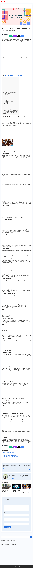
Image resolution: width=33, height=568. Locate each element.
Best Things (3, 26)
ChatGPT (10, 447)
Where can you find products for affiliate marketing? (10, 112)
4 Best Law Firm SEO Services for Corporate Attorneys (11, 456)
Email (4, 517)
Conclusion (4, 113)
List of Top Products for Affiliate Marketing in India (9, 92)
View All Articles (11, 478)
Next (27, 469)
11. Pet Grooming (6, 102)
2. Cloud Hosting (6, 94)
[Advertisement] (16, 51)
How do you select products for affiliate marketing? (10, 111)
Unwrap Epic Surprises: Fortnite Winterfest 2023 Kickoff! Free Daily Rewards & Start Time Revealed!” (24, 466)
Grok (18, 447)
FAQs (3, 108)
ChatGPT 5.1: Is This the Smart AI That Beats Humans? (8, 544)
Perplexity (15, 447)
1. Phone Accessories (7, 93)
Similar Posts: (6, 114)
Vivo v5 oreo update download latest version (9, 455)
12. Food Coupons (6, 103)
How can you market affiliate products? (9, 109)
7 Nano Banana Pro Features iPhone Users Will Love (8, 540)
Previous (6, 468)
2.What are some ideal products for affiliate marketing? (11, 110)
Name (4, 512)
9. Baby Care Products (7, 100)
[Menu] (31, 1)
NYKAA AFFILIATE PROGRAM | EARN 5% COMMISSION (13, 75)
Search (31, 537)
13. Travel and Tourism (7, 104)
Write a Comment (13, 30)
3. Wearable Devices (6, 95)
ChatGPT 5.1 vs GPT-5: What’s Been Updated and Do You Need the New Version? (11, 541)
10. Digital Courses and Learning (8, 101)
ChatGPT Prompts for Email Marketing (8, 452)
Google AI (22, 447)
